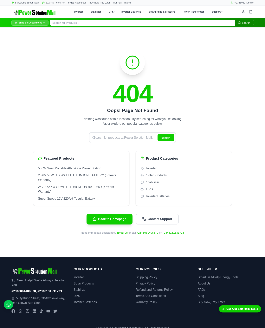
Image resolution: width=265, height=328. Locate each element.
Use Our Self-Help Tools (242, 308)
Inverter (78, 11)
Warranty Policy (146, 302)
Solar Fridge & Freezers (162, 11)
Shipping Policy (146, 277)
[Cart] (251, 12)
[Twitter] (55, 311)
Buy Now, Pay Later (99, 2)
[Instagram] (27, 311)
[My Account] (243, 12)
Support (216, 11)
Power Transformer (193, 11)
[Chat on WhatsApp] (8, 304)
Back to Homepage (112, 219)
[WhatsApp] (20, 311)
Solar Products (84, 283)
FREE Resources (77, 2)
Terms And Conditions (151, 296)
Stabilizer (96, 11)
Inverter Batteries (131, 11)
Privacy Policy (145, 283)
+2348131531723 (173, 232)
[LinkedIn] (34, 311)
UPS (111, 11)
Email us (122, 232)
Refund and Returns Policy (154, 289)
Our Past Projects (122, 2)
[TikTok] (41, 311)
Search (166, 137)
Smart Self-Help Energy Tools (218, 277)
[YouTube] (48, 311)
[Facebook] (13, 311)
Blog (201, 296)
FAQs (201, 289)
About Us (204, 283)
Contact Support (160, 219)
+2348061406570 (244, 2)
